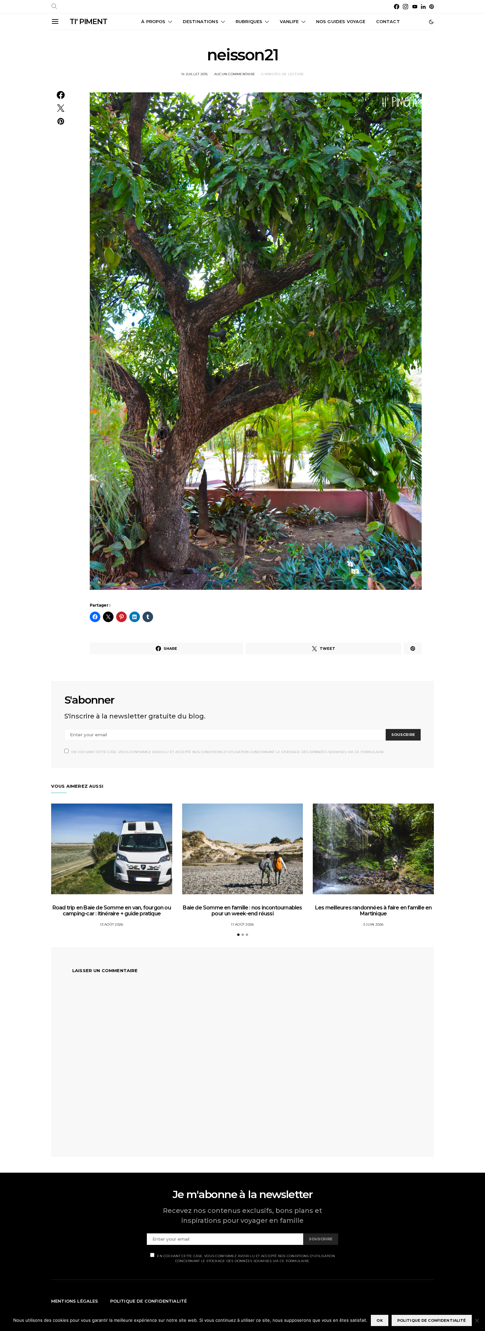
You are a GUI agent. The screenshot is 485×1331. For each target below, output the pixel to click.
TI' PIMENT (88, 21)
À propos (153, 21)
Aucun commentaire (234, 74)
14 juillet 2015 (194, 74)
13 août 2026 (111, 924)
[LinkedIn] (423, 6)
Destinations (200, 21)
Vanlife (289, 21)
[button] (431, 21)
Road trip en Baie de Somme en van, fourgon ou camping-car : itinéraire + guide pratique (111, 910)
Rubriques (249, 21)
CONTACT (388, 21)
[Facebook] (396, 6)
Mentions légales (74, 1301)
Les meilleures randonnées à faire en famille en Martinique (373, 910)
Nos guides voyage (341, 21)
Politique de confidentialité (148, 1301)
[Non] (476, 1320)
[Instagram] (405, 6)
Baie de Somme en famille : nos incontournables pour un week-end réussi (242, 910)
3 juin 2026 (373, 924)
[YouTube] (414, 6)
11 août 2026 (242, 924)
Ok (379, 1320)
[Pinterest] (431, 6)
